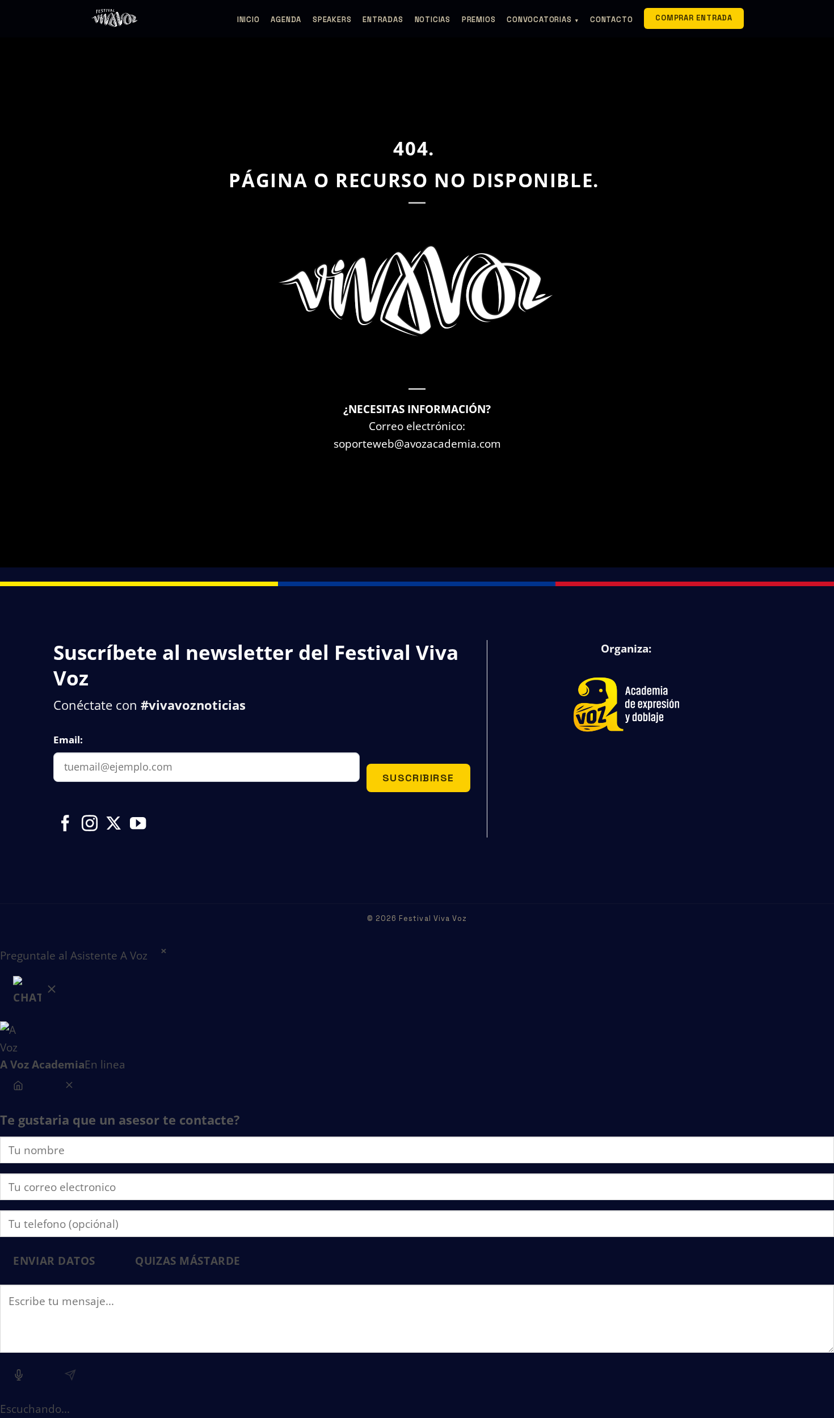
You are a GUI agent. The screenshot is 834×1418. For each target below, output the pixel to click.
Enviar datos (54, 1260)
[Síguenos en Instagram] (90, 824)
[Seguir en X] (113, 824)
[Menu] (18, 1087)
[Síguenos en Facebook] (65, 824)
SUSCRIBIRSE (418, 777)
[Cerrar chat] (69, 1087)
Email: (68, 739)
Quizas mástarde (187, 1260)
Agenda (286, 19)
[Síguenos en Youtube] (138, 824)
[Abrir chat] (35, 993)
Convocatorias (543, 19)
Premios (478, 19)
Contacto (611, 19)
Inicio (248, 19)
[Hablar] (19, 1377)
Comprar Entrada (693, 18)
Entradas (383, 19)
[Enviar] (70, 1377)
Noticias (432, 19)
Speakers (332, 19)
